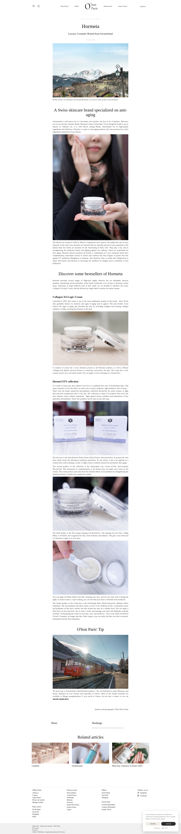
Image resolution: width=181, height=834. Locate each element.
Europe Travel (106, 809)
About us (35, 793)
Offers (77, 6)
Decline (152, 824)
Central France (72, 795)
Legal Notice (36, 797)
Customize (157, 828)
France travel (72, 790)
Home (82, 19)
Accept (168, 824)
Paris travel (36, 807)
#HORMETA (96, 728)
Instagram (143, 793)
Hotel (34, 816)
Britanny (70, 800)
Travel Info (106, 802)
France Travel (122, 6)
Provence (70, 802)
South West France (73, 805)
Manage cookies (37, 802)
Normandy (70, 797)
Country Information (108, 807)
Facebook (143, 796)
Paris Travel (64, 6)
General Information (108, 805)
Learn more (165, 828)
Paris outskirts (71, 793)
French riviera (71, 807)
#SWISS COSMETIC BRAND (109, 728)
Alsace (69, 809)
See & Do (35, 812)
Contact (34, 795)
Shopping (97, 19)
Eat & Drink (36, 809)
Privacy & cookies (38, 800)
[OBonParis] (91, 6)
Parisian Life (108, 6)
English (142, 6)
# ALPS (121, 728)
